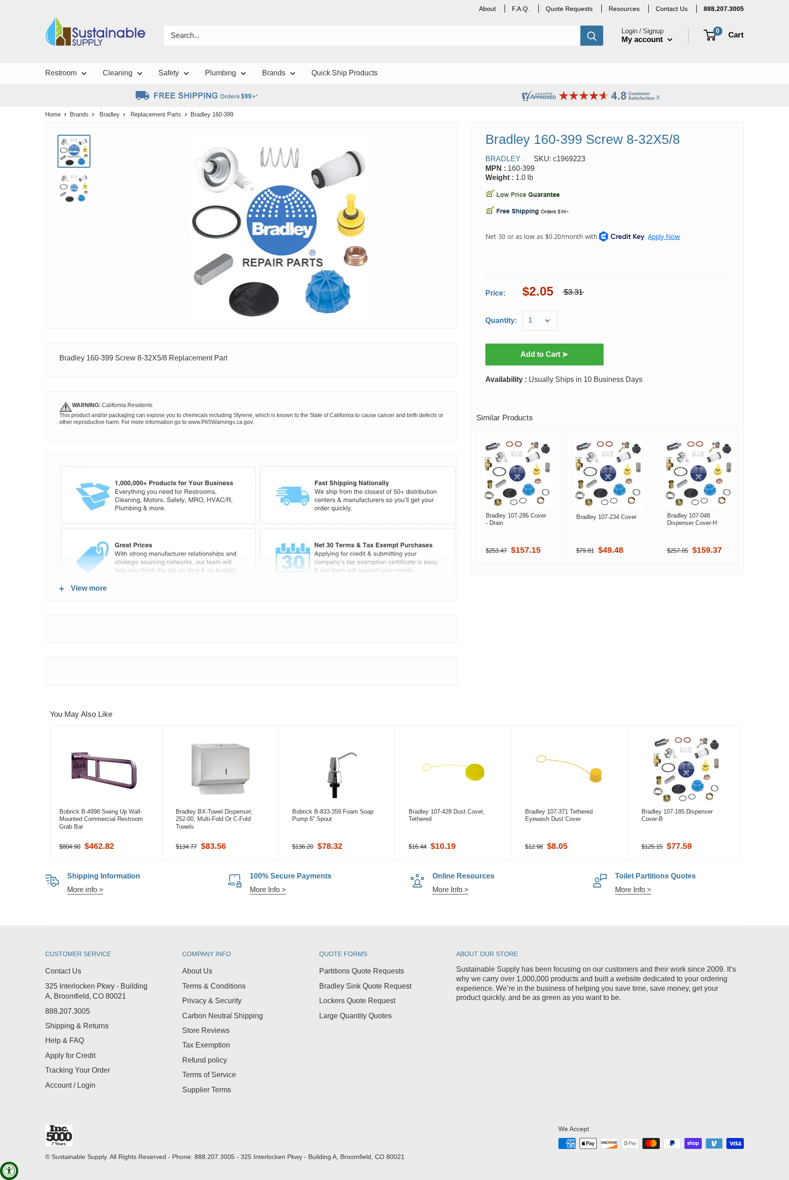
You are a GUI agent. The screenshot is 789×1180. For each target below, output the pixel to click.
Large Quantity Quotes (355, 1016)
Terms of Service (209, 1075)
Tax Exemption (206, 1045)
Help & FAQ (64, 1040)
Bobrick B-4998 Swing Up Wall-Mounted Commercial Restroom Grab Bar (101, 819)
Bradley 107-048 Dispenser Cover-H (692, 519)
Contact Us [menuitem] (672, 8)
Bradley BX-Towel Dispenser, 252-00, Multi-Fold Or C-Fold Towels (214, 819)
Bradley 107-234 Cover (606, 516)
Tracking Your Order (77, 1070)
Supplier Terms (206, 1090)
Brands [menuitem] (273, 73)
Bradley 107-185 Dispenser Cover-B (677, 815)
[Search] (591, 36)
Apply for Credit (70, 1055)
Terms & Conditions (214, 986)
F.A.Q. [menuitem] (521, 8)
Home (53, 114)
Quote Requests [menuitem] (569, 8)
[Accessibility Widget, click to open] (9, 1171)
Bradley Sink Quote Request (365, 986)
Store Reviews (206, 1030)
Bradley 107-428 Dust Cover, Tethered (446, 815)
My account (643, 39)
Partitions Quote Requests (361, 971)
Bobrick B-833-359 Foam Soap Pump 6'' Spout (332, 815)
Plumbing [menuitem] (220, 73)
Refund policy (204, 1060)
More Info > (268, 890)
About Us (197, 971)
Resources (624, 8)
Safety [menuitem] (168, 73)
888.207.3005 (67, 1011)
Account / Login (70, 1085)
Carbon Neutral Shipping (222, 1016)
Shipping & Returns (77, 1026)
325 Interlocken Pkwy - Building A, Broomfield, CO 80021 (96, 991)
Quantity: (501, 320)
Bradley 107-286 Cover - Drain (516, 519)
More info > (85, 890)
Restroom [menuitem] (61, 73)
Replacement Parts (156, 114)
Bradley (110, 114)
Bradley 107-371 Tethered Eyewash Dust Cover (559, 815)
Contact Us (63, 971)
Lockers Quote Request (357, 1001)
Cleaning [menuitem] (117, 73)
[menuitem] (724, 8)
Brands (79, 114)
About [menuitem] (487, 8)
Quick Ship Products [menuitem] (344, 73)
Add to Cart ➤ (544, 354)
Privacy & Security (212, 1001)
